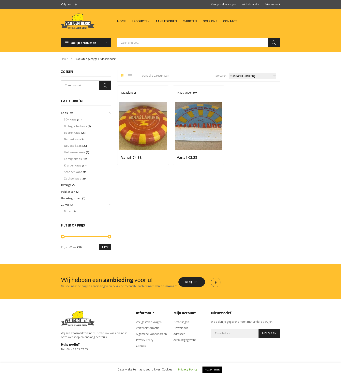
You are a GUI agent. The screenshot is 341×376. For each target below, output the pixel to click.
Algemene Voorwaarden (151, 334)
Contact (141, 346)
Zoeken (274, 42)
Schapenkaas (73, 172)
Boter (68, 211)
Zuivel (65, 205)
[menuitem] (121, 21)
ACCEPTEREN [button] (212, 369)
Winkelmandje (250, 4)
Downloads (180, 328)
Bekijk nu (192, 282)
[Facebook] (76, 4)
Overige (66, 185)
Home (64, 59)
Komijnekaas (73, 159)
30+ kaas (182, 98)
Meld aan (269, 333)
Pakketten (68, 192)
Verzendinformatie (147, 328)
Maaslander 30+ (187, 92)
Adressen (179, 334)
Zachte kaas (72, 178)
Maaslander (128, 92)
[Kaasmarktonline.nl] (78, 21)
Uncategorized (71, 198)
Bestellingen (181, 322)
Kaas (141, 98)
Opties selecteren (163, 157)
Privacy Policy (144, 340)
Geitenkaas (72, 139)
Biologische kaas (75, 126)
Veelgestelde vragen (223, 4)
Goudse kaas (129, 98)
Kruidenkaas (72, 165)
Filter (105, 247)
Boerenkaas (72, 132)
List (131, 76)
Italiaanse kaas (74, 152)
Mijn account (272, 4)
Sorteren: (221, 75)
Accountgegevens (184, 340)
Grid (124, 76)
